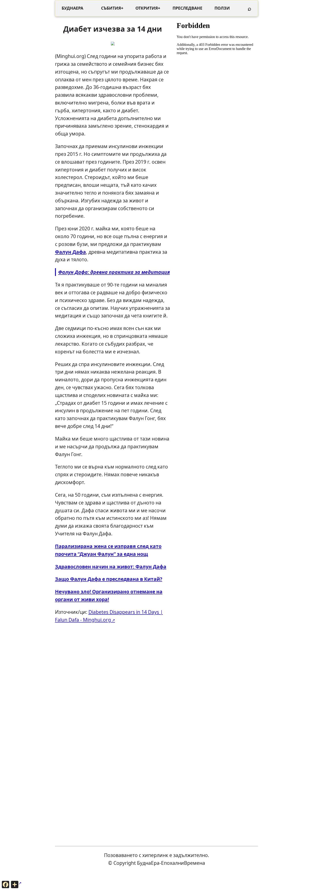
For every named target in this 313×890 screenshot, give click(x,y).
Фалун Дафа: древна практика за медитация (114, 272)
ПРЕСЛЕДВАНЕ (187, 8)
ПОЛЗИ (222, 8)
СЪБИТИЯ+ (112, 8)
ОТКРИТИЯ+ (147, 8)
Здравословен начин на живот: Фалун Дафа (110, 566)
